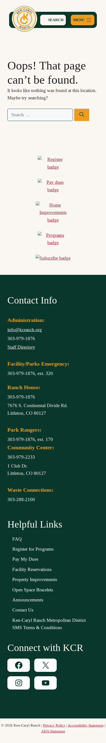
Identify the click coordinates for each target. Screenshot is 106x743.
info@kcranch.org (24, 329)
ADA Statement (53, 731)
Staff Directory (21, 347)
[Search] (81, 115)
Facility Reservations (32, 569)
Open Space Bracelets (32, 589)
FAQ (17, 539)
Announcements (27, 599)
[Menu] (82, 20)
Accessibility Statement (86, 725)
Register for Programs (32, 549)
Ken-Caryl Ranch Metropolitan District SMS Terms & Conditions (49, 624)
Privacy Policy (54, 725)
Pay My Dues (25, 559)
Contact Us (22, 609)
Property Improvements (34, 579)
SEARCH (55, 20)
